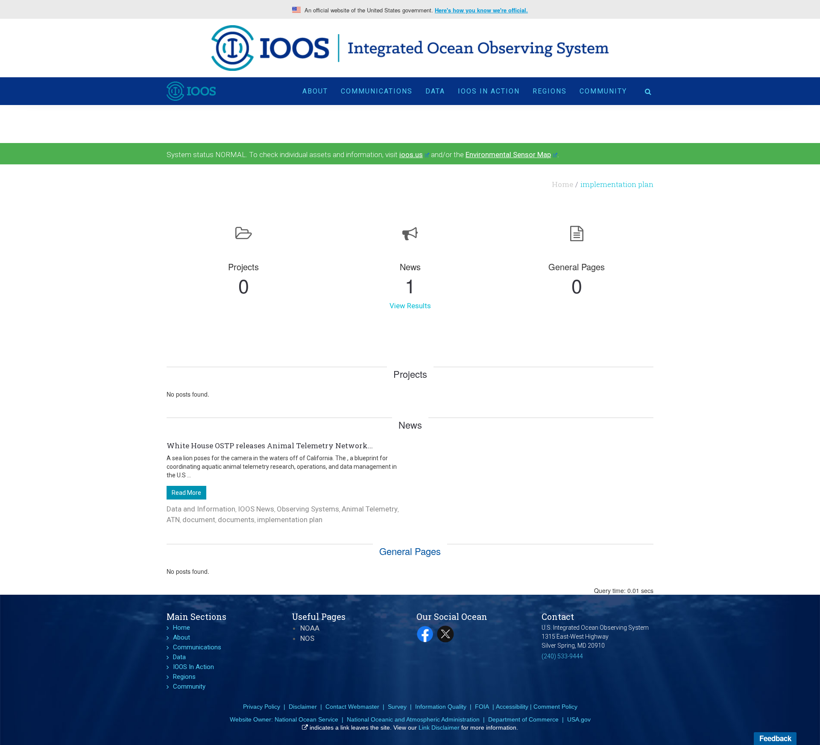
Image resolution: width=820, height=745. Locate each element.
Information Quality (440, 706)
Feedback (775, 738)
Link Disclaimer (439, 727)
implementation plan (289, 519)
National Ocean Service (306, 719)
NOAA (309, 628)
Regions (550, 91)
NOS (307, 638)
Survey (397, 706)
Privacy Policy (261, 706)
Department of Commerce (523, 719)
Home (562, 184)
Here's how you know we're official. (481, 10)
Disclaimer (303, 706)
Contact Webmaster (352, 706)
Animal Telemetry (370, 509)
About (315, 91)
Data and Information (201, 509)
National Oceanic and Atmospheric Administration (413, 719)
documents (236, 519)
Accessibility (512, 706)
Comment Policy (555, 706)
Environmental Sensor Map (508, 154)
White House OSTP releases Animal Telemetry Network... (270, 445)
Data (435, 91)
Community (603, 91)
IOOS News (256, 509)
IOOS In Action (489, 91)
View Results (410, 305)
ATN (173, 519)
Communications (377, 91)
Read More (186, 492)
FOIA (482, 706)
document (198, 519)
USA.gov (579, 719)
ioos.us (411, 154)
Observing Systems (308, 509)
